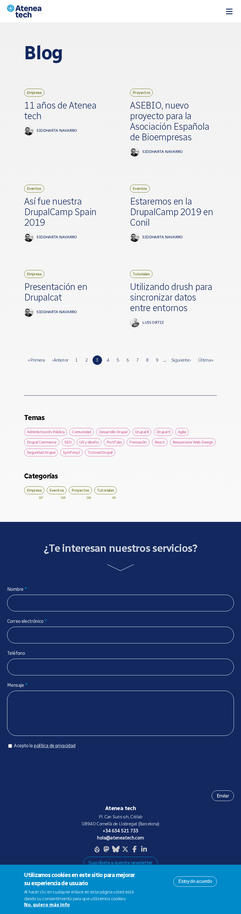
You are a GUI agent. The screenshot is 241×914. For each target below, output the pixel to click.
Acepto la (44, 745)
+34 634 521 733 (120, 831)
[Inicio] (67, 11)
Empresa (34, 92)
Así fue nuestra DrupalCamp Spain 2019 (60, 212)
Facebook (134, 849)
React (160, 442)
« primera (36, 360)
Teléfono (16, 653)
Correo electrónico (27, 621)
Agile (182, 431)
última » (205, 360)
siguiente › (181, 360)
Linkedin (144, 849)
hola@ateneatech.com (120, 838)
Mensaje (17, 685)
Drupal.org (97, 849)
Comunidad (81, 431)
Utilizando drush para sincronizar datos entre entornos (171, 297)
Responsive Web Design (193, 442)
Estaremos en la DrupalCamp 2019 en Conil (171, 212)
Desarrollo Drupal (113, 431)
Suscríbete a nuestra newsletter (120, 863)
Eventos (34, 188)
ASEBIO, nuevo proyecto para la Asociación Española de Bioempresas (169, 121)
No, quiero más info (47, 905)
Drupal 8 (142, 431)
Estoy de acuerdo (195, 881)
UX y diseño (89, 442)
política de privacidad (54, 745)
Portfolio (114, 442)
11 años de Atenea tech (60, 110)
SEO (68, 442)
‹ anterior (60, 360)
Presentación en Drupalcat (55, 292)
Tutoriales (141, 273)
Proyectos (141, 92)
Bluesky (116, 849)
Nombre (17, 589)
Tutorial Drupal (100, 452)
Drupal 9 (163, 431)
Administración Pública (45, 431)
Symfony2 (71, 452)
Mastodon (106, 849)
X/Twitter (125, 849)
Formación (138, 442)
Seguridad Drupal (41, 452)
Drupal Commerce (42, 442)
